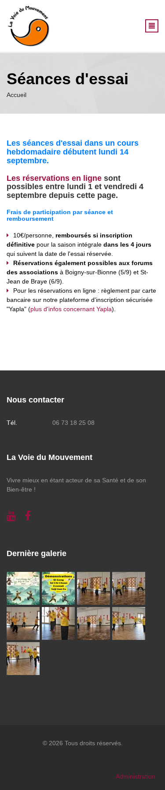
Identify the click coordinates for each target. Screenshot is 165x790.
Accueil (16, 94)
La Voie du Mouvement (49, 457)
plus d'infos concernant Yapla (71, 308)
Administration (135, 776)
